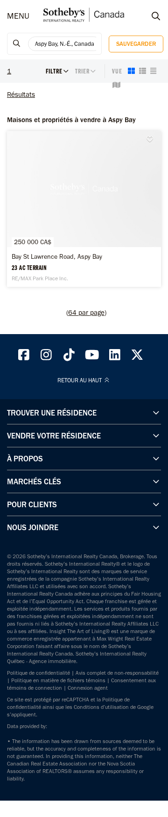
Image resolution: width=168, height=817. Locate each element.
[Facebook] (24, 357)
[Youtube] (92, 357)
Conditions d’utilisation (101, 707)
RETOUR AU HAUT (80, 380)
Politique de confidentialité (38, 673)
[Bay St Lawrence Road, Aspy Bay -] (84, 209)
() (86, 312)
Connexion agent (88, 688)
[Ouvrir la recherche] (147, 16)
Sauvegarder (136, 43)
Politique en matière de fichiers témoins (58, 680)
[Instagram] (47, 357)
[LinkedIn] (115, 357)
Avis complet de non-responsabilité (117, 673)
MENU (18, 16)
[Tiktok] (69, 357)
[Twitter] (138, 357)
